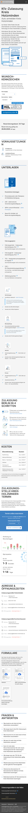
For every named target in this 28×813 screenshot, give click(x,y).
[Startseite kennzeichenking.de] (7, 2)
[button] (26, 2)
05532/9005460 (12, 626)
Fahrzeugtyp (5, 91)
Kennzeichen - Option (7, 97)
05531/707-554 (12, 600)
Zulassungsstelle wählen (14, 520)
